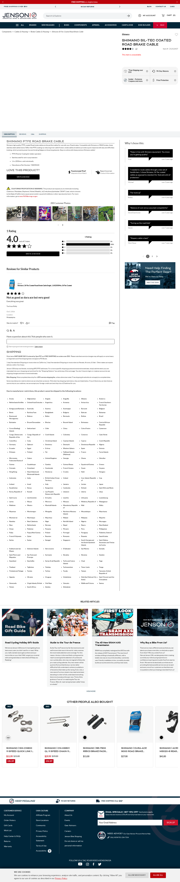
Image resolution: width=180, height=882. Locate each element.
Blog (149, 6)
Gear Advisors (70, 825)
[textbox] (61, 341)
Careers (68, 831)
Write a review (23, 177)
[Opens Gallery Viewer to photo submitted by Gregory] (105, 213)
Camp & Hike (127, 25)
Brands (32, 25)
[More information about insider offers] (147, 80)
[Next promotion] (120, 6)
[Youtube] (80, 865)
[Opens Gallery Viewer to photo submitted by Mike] (90, 213)
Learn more (39, 346)
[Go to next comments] (157, 256)
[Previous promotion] (55, 6)
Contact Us (161, 6)
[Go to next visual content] (63, 225)
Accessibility (41, 851)
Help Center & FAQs (12, 836)
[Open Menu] (42, 16)
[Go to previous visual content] (58, 225)
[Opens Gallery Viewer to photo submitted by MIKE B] (29, 213)
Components (80, 25)
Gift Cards (8, 825)
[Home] (20, 16)
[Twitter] (100, 865)
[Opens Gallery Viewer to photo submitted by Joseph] (59, 213)
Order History (10, 820)
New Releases (48, 25)
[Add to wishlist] (176, 35)
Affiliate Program (43, 815)
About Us (68, 815)
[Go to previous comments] (143, 256)
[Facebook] (94, 865)
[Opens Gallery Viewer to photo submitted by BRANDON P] (44, 213)
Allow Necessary (137, 875)
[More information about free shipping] (147, 71)
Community (40, 825)
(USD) (172, 6)
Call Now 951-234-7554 (119, 837)
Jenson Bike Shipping (73, 836)
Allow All (158, 875)
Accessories (111, 25)
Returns (7, 841)
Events (67, 820)
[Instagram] (88, 865)
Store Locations (42, 820)
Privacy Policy (61, 878)
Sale (162, 25)
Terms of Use (41, 846)
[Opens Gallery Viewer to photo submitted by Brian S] (75, 213)
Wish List (7, 830)
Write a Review (33, 254)
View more (91, 691)
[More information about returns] (175, 71)
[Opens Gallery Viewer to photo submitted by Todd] (14, 213)
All (22, 25)
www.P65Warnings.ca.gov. (28, 196)
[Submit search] (128, 15)
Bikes (66, 25)
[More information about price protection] (175, 80)
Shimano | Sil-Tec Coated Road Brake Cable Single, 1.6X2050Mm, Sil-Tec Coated (45, 285)
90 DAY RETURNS (76, 7)
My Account (9, 815)
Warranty (8, 846)
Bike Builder (144, 25)
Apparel (96, 25)
